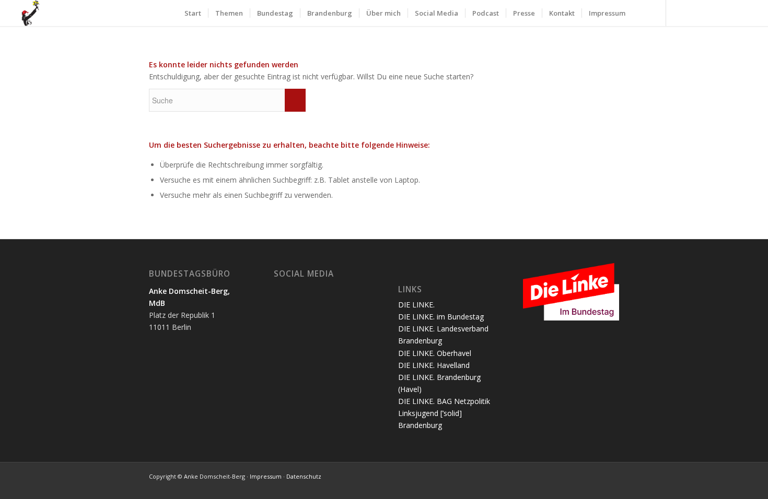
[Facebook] (297, 291)
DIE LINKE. (416, 305)
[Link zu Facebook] (698, 12)
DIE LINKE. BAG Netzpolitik (444, 401)
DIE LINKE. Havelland (434, 365)
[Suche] (642, 13)
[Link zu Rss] (745, 12)
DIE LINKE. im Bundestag (441, 317)
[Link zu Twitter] (682, 12)
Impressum (266, 476)
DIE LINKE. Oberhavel (434, 353)
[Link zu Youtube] (729, 12)
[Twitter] (281, 291)
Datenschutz (303, 476)
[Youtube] (328, 291)
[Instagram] (313, 291)
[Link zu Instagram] (714, 12)
